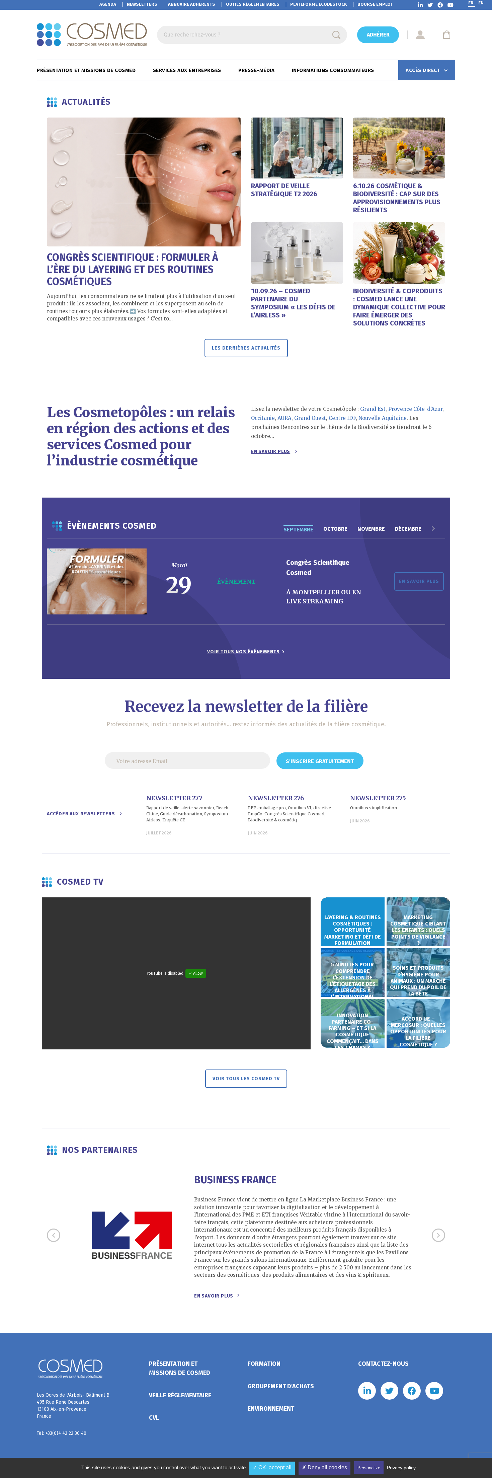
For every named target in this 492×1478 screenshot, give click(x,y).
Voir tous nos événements (243, 652)
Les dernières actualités (246, 348)
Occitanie (263, 418)
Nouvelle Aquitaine (382, 418)
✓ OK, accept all (272, 1467)
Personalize (368, 1467)
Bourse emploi (374, 4)
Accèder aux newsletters (81, 814)
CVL (154, 1417)
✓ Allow (196, 973)
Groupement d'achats (281, 1386)
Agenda (107, 4)
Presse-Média (257, 70)
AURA (284, 418)
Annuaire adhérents (191, 4)
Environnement (271, 1408)
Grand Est (373, 409)
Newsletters (142, 4)
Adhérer (378, 34)
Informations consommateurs (334, 70)
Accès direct (423, 70)
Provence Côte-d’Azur (415, 409)
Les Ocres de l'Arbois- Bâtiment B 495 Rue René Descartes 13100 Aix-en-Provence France (73, 1405)
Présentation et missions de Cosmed (87, 70)
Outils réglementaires (252, 4)
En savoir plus (270, 451)
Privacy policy (401, 1467)
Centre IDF (342, 418)
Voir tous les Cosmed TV (246, 1079)
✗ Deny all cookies (324, 1467)
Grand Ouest (310, 418)
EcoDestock (318, 4)
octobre (335, 529)
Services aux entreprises (188, 70)
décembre (408, 529)
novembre (371, 529)
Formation (264, 1364)
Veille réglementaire (180, 1395)
